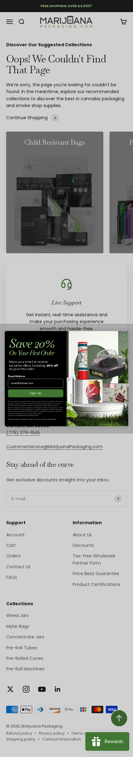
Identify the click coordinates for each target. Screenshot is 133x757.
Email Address (16, 376)
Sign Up (35, 393)
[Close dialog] (123, 335)
